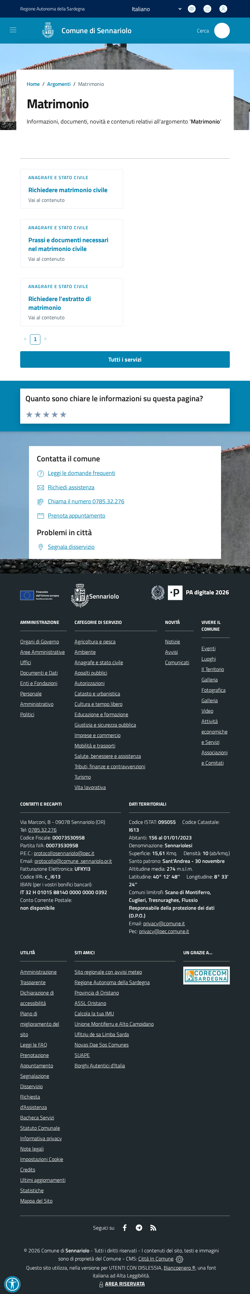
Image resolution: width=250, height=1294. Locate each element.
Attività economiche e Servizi (214, 731)
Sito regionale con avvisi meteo (108, 972)
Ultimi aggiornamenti (42, 1180)
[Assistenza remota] (179, 1258)
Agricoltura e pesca (95, 641)
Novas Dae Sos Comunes (102, 1045)
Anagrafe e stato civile (58, 177)
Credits (27, 1169)
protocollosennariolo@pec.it (64, 853)
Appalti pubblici (91, 673)
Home (33, 84)
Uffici (25, 662)
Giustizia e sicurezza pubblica (105, 725)
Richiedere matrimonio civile (67, 190)
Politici (27, 714)
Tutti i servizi (125, 359)
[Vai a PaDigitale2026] (190, 592)
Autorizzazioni (89, 683)
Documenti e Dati (39, 673)
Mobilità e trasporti (95, 745)
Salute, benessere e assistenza (108, 756)
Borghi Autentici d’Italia (100, 1065)
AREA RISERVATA (125, 1283)
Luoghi (208, 659)
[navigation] (13, 30)
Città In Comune (156, 1258)
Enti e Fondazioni (38, 683)
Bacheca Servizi (37, 1117)
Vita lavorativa (90, 787)
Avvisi (171, 652)
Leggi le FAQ (33, 1045)
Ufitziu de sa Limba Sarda (102, 1034)
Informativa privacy (41, 1138)
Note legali (32, 1149)
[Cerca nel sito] (222, 30)
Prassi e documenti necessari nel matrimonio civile (68, 244)
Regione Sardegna (52, 8)
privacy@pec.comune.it (164, 931)
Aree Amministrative (42, 652)
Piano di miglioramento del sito (39, 1024)
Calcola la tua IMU (94, 1013)
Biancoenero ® (179, 1268)
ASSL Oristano (90, 1003)
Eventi (208, 648)
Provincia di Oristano (97, 993)
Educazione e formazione (101, 714)
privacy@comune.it (164, 923)
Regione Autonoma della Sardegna (112, 982)
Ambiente (85, 652)
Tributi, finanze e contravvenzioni (110, 766)
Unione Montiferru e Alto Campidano (114, 1024)
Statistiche (32, 1190)
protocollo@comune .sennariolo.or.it (73, 861)
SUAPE (82, 1055)
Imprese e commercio (97, 735)
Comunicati (177, 662)
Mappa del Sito (36, 1201)
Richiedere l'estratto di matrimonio (59, 303)
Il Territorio (212, 669)
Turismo (83, 777)
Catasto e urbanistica (97, 693)
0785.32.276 (42, 830)
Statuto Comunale (40, 1128)
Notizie (172, 641)
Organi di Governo (39, 641)
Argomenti (59, 84)
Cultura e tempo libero (98, 704)
